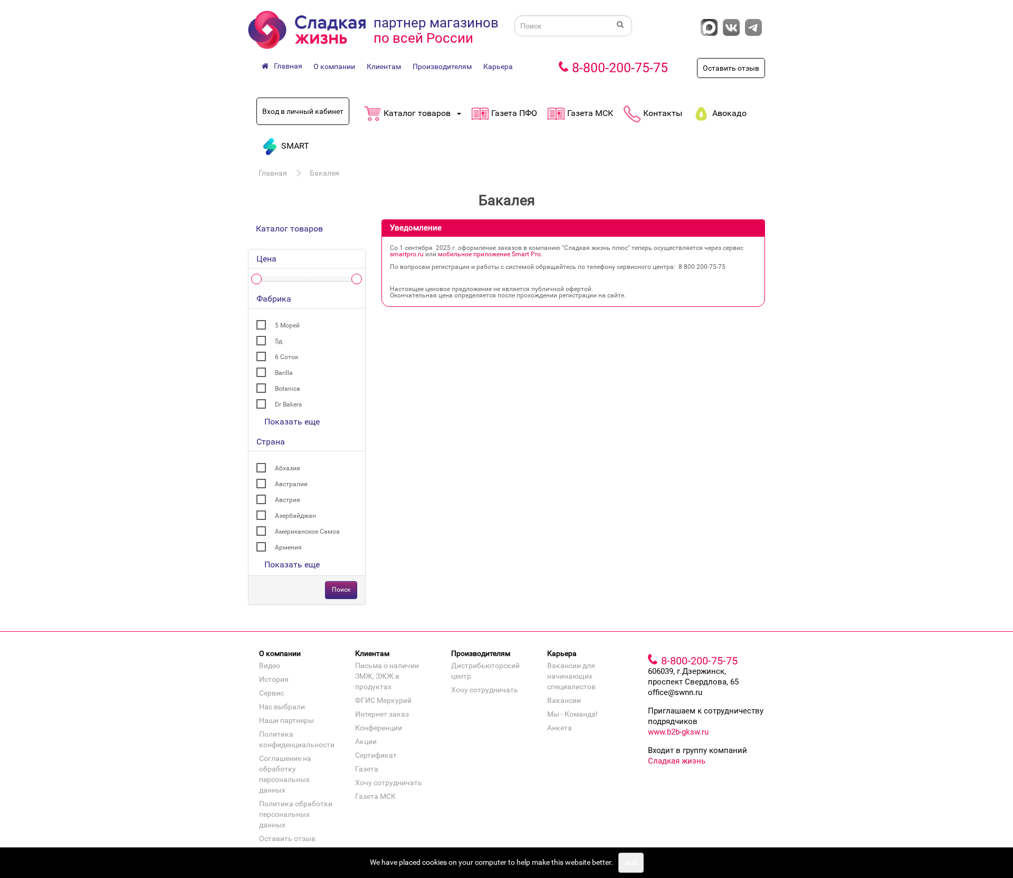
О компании (334, 66)
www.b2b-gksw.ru (678, 732)
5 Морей (287, 325)
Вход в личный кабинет (302, 111)
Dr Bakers (288, 404)
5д (278, 341)
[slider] (256, 279)
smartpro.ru (407, 254)
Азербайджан (295, 515)
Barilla (284, 373)
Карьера (498, 66)
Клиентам (384, 66)
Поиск (341, 589)
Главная (273, 173)
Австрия (287, 500)
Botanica (287, 388)
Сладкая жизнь (676, 761)
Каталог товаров (289, 229)
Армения (288, 547)
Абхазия (287, 468)
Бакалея (324, 173)
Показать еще (292, 422)
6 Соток (286, 357)
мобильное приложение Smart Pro (489, 254)
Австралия (291, 484)
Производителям (442, 66)
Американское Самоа (307, 531)
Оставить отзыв (731, 68)
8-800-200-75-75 (620, 67)
